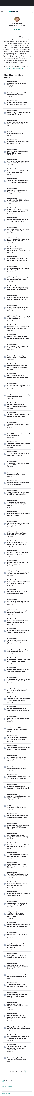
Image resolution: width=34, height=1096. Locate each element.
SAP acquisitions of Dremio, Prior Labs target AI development (18, 454)
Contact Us (9, 1086)
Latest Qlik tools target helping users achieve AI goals (17, 553)
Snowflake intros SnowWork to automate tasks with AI (17, 650)
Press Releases (17, 1089)
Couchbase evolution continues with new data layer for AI (17, 220)
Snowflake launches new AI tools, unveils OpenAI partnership (18, 845)
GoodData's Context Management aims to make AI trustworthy (18, 680)
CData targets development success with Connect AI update (18, 709)
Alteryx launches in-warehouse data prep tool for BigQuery (17, 855)
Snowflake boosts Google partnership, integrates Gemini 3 (18, 966)
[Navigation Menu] (2, 11)
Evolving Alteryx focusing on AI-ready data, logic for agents (18, 356)
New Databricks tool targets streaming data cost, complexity (18, 758)
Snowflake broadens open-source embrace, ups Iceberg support (18, 573)
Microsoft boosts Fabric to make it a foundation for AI (18, 318)
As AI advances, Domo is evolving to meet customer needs (18, 602)
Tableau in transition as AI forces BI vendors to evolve (18, 425)
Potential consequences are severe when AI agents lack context (18, 132)
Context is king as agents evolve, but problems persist (18, 152)
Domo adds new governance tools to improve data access (18, 612)
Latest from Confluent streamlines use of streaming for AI (18, 386)
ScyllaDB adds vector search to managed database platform (17, 904)
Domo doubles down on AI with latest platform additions (17, 621)
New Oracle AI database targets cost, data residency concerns (18, 162)
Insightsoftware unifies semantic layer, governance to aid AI (18, 719)
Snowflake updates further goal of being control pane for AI (18, 524)
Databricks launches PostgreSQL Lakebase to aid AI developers (18, 826)
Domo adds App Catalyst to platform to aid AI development (17, 865)
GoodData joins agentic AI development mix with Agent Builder (16, 503)
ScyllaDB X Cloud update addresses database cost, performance (15, 914)
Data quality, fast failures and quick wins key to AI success (17, 543)
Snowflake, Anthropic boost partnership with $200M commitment (16, 1048)
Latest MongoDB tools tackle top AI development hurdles (18, 230)
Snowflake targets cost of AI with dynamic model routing (18, 93)
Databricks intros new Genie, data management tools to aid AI (18, 279)
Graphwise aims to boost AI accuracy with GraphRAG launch (18, 787)
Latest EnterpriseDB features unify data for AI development (17, 259)
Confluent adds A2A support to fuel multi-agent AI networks (17, 728)
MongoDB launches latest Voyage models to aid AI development (18, 925)
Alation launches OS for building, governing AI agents (18, 201)
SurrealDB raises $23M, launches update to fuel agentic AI (18, 797)
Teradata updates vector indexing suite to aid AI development (18, 699)
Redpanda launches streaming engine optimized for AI (17, 592)
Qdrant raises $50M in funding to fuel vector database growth (18, 670)
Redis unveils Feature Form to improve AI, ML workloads (17, 534)
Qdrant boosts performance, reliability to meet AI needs (16, 473)
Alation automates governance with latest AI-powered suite (17, 689)
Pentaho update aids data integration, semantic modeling (17, 836)
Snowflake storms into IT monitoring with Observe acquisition (15, 945)
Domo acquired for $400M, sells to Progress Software (18, 171)
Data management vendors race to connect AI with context (18, 142)
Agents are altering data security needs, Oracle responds (18, 240)
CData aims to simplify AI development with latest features (18, 249)
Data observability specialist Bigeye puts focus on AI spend (17, 84)
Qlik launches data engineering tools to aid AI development (17, 210)
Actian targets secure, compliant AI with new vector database (18, 493)
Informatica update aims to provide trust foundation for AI (17, 376)
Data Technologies (12, 81)
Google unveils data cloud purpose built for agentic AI (18, 514)
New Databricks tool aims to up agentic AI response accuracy (17, 956)
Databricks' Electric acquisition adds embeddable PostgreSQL (17, 103)
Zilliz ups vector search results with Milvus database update (17, 181)
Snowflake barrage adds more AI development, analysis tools (18, 327)
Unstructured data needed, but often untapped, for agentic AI (17, 298)
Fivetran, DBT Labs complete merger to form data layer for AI (18, 337)
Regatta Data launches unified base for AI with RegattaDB (17, 191)
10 (21, 1071)
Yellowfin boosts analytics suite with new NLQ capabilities (17, 738)
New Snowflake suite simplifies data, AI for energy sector (17, 884)
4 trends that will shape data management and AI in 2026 (17, 975)
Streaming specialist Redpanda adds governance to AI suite (17, 767)
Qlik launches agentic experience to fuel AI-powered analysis (18, 806)
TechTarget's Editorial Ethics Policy (13, 68)
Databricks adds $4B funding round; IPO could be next (17, 995)
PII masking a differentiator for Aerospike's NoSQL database (17, 816)
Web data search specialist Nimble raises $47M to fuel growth (18, 748)
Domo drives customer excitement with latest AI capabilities (18, 582)
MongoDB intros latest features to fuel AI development (18, 113)
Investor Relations (6, 1093)
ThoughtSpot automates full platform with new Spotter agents (18, 1027)
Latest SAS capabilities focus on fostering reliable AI (18, 483)
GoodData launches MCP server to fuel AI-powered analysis (18, 894)
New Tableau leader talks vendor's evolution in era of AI (18, 434)
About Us (4, 1086)
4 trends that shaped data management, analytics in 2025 (17, 985)
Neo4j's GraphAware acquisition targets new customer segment (18, 308)
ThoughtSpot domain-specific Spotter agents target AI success (18, 641)
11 (22, 1071)
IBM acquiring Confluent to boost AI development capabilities (18, 1037)
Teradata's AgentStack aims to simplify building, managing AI (17, 875)
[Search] (32, 11)
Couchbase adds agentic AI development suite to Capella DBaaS (17, 1017)
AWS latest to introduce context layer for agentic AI (18, 269)
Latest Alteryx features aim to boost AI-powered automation (17, 366)
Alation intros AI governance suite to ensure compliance (18, 395)
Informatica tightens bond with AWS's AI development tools (17, 1058)
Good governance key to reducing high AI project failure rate (18, 660)
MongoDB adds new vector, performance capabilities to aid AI (18, 405)
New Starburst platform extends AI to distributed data (18, 347)
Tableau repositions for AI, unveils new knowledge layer (18, 444)
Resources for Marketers (7, 1089)
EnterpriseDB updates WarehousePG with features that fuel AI (18, 1005)
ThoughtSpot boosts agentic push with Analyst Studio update (18, 777)
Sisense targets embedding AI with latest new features (17, 935)
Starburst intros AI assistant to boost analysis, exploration (17, 563)
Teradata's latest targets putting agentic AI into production (18, 415)
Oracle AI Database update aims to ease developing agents (18, 631)
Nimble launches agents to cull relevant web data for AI (17, 123)
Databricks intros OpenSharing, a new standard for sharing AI (18, 288)
